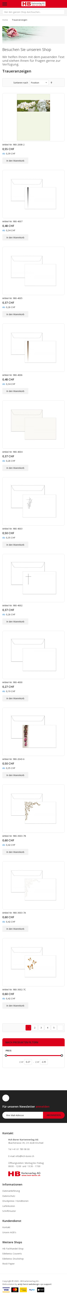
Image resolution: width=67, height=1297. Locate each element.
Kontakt (6, 1227)
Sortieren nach (20, 82)
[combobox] (33, 12)
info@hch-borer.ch (25, 1156)
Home (5, 19)
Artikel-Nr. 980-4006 (12, 375)
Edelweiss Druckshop (13, 1258)
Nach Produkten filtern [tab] (21, 1042)
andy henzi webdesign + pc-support (34, 1284)
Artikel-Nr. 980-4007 (12, 221)
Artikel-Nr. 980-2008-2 (13, 144)
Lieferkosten (8, 1206)
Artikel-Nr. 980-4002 (12, 605)
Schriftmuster (9, 1211)
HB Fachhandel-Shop (13, 1248)
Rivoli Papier (8, 1263)
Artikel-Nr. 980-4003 (12, 528)
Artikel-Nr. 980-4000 (12, 682)
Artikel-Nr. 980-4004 (12, 451)
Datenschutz (8, 1195)
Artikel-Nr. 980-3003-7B (14, 835)
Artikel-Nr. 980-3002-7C (14, 989)
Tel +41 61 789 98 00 (19, 1149)
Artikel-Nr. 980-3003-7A (14, 912)
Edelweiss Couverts (12, 1253)
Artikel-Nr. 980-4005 (12, 298)
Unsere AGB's (9, 1232)
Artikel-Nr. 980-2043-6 (13, 759)
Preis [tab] (8, 1050)
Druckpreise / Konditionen (15, 1200)
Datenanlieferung (11, 1190)
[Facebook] (5, 1098)
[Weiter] (60, 1027)
